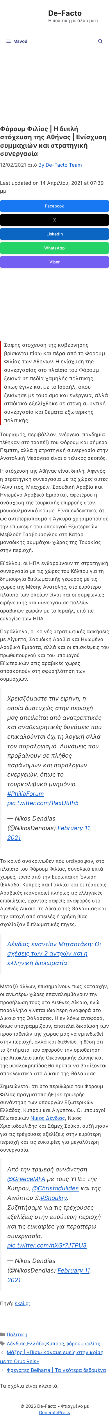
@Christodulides (55, 1188)
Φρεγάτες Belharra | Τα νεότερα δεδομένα (56, 1370)
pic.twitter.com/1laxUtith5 (42, 803)
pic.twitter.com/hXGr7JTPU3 (47, 1245)
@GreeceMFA (26, 1178)
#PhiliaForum (25, 793)
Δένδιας (16, 1344)
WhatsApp (54, 247)
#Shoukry (53, 1197)
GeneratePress (54, 1412)
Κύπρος (55, 1344)
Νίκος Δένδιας (48, 1118)
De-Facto (65, 13)
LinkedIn (55, 233)
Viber (54, 261)
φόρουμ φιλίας (82, 1344)
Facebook (54, 205)
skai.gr (22, 1303)
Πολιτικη (17, 1334)
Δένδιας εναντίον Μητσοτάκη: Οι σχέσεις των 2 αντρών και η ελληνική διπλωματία (54, 953)
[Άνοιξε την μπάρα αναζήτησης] (100, 41)
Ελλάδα (36, 1344)
